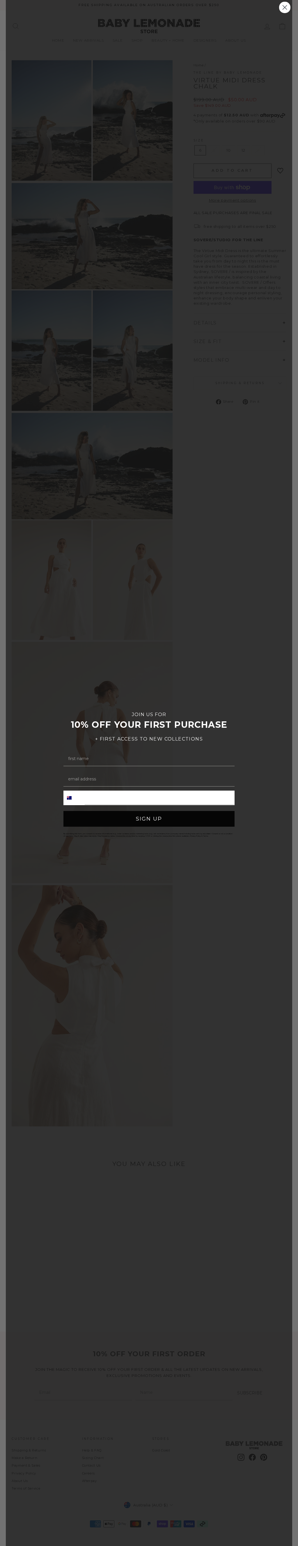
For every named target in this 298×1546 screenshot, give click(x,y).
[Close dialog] (285, 7)
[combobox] (74, 798)
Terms (205, 836)
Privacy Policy (195, 836)
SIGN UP (149, 819)
